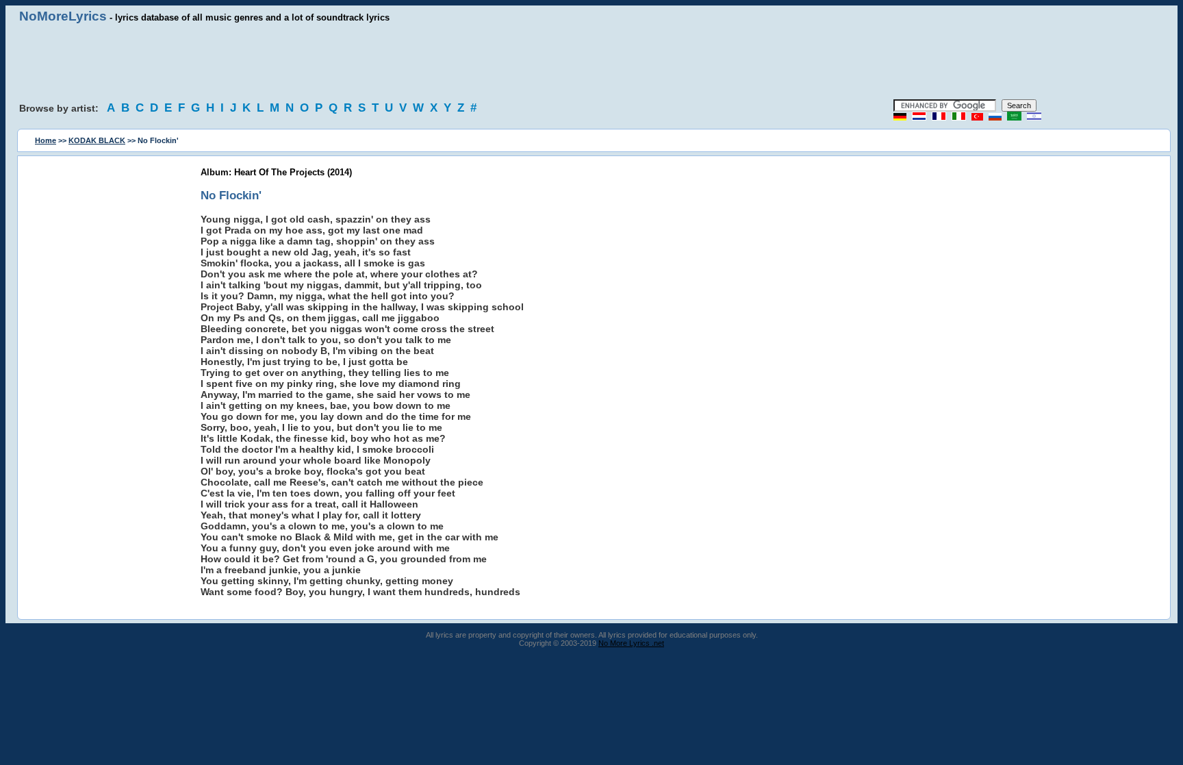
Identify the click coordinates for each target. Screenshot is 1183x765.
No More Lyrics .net (631, 643)
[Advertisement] (591, 61)
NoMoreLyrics (63, 16)
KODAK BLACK (96, 140)
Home (45, 140)
